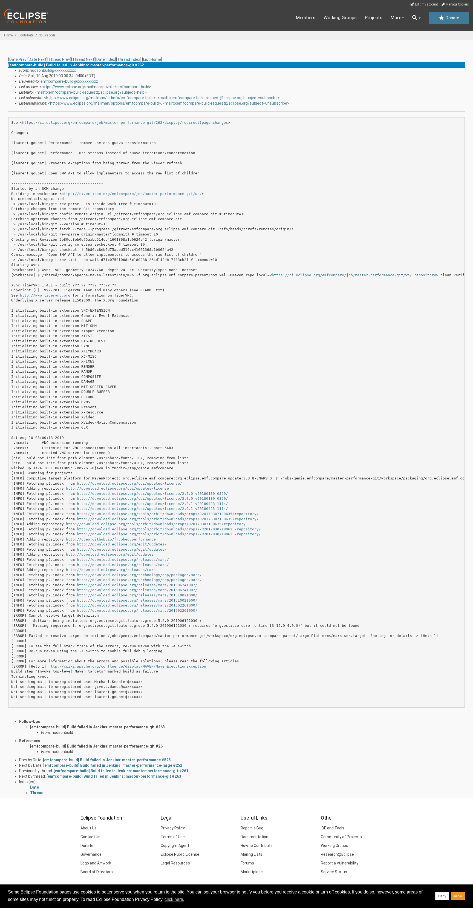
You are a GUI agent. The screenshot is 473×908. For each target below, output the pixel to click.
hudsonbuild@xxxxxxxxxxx (53, 70)
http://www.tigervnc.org (45, 295)
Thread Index (128, 59)
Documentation (254, 837)
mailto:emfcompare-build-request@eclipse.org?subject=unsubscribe (226, 103)
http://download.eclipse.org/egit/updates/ (122, 544)
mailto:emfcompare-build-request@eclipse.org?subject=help (91, 92)
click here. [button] (174, 899)
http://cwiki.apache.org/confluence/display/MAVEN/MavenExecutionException (127, 666)
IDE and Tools (332, 828)
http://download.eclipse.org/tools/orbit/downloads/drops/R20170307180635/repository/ (168, 514)
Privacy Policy (173, 828)
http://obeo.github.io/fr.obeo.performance (111, 539)
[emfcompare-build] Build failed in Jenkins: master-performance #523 (107, 760)
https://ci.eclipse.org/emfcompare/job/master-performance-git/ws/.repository (354, 275)
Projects (373, 17)
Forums (247, 863)
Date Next (37, 59)
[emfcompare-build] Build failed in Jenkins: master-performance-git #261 (97, 746)
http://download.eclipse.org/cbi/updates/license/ (129, 483)
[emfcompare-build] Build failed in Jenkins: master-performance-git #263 (97, 727)
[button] (416, 18)
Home (8, 35)
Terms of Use (173, 837)
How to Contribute (257, 845)
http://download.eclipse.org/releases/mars (111, 570)
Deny (442, 896)
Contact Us (90, 837)
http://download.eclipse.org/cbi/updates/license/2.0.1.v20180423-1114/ (152, 504)
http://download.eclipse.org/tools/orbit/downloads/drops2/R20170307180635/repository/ (169, 529)
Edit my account (426, 4)
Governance (91, 854)
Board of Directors (96, 872)
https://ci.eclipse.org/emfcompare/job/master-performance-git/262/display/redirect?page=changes (125, 122)
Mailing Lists (252, 854)
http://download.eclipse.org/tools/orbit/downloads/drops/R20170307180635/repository (156, 524)
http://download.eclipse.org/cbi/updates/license (117, 488)
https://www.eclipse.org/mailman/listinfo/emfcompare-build (100, 98)
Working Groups (340, 17)
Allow (458, 896)
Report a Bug (252, 828)
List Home (152, 59)
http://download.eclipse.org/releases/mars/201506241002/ (137, 585)
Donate (451, 17)
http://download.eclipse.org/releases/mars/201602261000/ (137, 605)
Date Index (105, 59)
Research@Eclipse (337, 854)
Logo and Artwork (95, 863)
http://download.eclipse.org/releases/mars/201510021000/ (137, 595)
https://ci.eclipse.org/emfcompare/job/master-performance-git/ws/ (132, 194)
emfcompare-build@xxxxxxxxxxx (69, 81)
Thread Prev (59, 59)
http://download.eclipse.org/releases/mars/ (123, 560)
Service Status (334, 872)
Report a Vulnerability (339, 863)
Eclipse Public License (180, 854)
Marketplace (252, 872)
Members (305, 17)
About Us (88, 828)
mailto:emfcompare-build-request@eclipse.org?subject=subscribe (219, 98)
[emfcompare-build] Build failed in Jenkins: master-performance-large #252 (112, 765)
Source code (47, 35)
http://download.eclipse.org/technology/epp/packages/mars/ (139, 575)
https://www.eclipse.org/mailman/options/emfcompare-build (104, 103)
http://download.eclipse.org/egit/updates (110, 554)
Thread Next (83, 59)
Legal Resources (175, 863)
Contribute (25, 35)
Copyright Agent (175, 845)
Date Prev (18, 59)
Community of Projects (341, 837)
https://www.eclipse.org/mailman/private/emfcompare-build (95, 87)
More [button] (396, 17)
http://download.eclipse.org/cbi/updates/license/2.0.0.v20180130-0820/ (152, 494)
